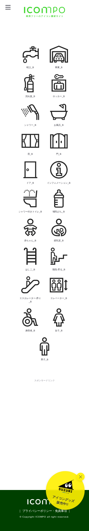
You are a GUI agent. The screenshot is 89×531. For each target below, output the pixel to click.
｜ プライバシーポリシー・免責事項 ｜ (44, 511)
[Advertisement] (44, 427)
